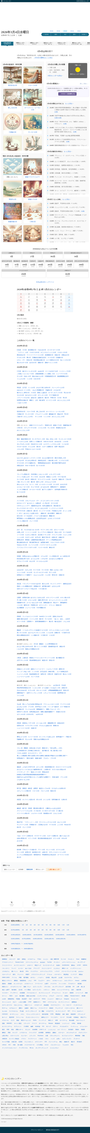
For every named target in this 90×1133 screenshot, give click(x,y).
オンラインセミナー (19, 965)
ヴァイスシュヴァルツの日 (47, 822)
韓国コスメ (5, 986)
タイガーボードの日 (53, 350)
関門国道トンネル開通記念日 (26, 518)
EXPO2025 (5, 1014)
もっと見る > (69, 103)
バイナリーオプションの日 (48, 545)
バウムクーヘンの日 (41, 414)
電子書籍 (25, 977)
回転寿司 (73, 1014)
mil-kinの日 (57, 441)
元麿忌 (19, 597)
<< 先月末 (46, 34)
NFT (69, 1011)
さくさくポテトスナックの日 (50, 500)
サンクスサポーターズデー (25, 508)
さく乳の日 (45, 503)
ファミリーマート (7, 965)
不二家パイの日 (22, 600)
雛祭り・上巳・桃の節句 (37, 400)
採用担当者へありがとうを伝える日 (33, 597)
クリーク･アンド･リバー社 (69, 971)
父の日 (20, 989)
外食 (14, 1044)
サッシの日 (38, 416)
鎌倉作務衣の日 (26, 439)
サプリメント (17, 1026)
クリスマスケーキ (29, 1044)
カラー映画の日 (65, 706)
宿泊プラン (84, 1017)
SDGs (27, 971)
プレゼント (71, 959)
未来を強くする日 (35, 748)
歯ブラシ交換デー (47, 489)
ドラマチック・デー (23, 772)
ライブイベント (32, 1038)
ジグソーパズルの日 (23, 397)
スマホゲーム (31, 959)
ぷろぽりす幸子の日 (28, 767)
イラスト (23, 1038)
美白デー (56, 602)
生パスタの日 (40, 465)
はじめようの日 (22, 706)
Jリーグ (62, 1017)
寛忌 (18, 439)
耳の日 (65, 397)
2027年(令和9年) (15, 930)
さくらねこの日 (41, 723)
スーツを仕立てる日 (51, 371)
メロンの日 (20, 449)
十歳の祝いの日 (52, 460)
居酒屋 (10, 983)
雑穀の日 (59, 513)
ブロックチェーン (55, 1035)
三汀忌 (24, 350)
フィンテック (42, 1020)
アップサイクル (23, 1048)
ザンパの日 (34, 477)
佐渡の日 (54, 537)
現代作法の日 (21, 411)
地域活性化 (23, 980)
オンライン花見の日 (28, 799)
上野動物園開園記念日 (55, 690)
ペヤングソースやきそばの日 (31, 583)
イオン (47, 1038)
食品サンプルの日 (44, 788)
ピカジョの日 (32, 600)
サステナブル (68, 977)
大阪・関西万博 (54, 959)
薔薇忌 (41, 644)
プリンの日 (63, 777)
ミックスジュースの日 (56, 508)
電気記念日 (45, 772)
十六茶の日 (44, 635)
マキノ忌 (19, 748)
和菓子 (27, 974)
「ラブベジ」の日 (22, 352)
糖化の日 (52, 547)
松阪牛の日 (58, 674)
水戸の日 (38, 537)
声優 (20, 977)
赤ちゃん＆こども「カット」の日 (27, 484)
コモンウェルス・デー (32, 500)
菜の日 (19, 857)
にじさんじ (57, 968)
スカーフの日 (31, 411)
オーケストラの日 (63, 854)
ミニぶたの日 (21, 379)
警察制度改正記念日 (44, 463)
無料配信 (48, 1032)
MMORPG (9, 1023)
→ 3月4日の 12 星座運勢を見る (67, 93)
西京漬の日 (57, 505)
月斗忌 (36, 644)
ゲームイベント (56, 992)
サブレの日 (31, 690)
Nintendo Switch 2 (75, 995)
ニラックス (32, 1035)
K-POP (79, 965)
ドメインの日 (33, 619)
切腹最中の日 (21, 602)
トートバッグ (79, 992)
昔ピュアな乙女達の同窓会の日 (32, 704)
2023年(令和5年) (59, 934)
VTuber (39, 959)
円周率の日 (34, 605)
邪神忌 (19, 616)
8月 (50, 925)
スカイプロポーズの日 (57, 542)
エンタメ (20, 968)
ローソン (4, 996)
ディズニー (57, 962)
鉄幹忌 (30, 788)
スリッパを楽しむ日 (23, 477)
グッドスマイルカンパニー (9, 1048)
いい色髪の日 (35, 635)
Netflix (35, 1020)
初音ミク (50, 1020)
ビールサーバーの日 (45, 484)
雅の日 (33, 482)
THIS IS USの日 (48, 441)
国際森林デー (40, 709)
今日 (65, 34)
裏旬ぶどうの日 (22, 737)
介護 (46, 1035)
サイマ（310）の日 (47, 529)
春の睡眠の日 (60, 658)
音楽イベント (28, 1005)
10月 (58, 925)
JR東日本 (4, 1038)
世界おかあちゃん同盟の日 (30, 556)
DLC (9, 1044)
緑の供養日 (51, 513)
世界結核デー (21, 758)
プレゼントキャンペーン (32, 1017)
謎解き (54, 1032)
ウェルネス (66, 1044)
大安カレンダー (61, 43)
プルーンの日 (45, 791)
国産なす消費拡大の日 (32, 649)
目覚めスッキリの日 (23, 669)
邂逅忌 (19, 808)
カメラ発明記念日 (62, 671)
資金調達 (46, 1005)
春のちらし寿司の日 (23, 392)
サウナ (47, 1044)
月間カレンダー (34, 43)
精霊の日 (45, 660)
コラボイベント (28, 983)
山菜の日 (45, 852)
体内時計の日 (36, 852)
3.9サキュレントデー (23, 505)
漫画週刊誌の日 (53, 646)
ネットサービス (18, 983)
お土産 (60, 977)
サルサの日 (20, 395)
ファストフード (43, 1008)
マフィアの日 (32, 838)
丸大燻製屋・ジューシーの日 (26, 607)
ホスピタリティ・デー (35, 753)
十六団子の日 (66, 632)
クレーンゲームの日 (58, 387)
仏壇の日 (64, 799)
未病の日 (64, 688)
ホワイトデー (43, 605)
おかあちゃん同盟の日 (56, 558)
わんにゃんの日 (39, 575)
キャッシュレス (6, 1002)
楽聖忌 (35, 788)
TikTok (43, 999)
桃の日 (47, 397)
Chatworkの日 (42, 350)
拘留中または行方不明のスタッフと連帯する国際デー (34, 777)
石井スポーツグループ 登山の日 (27, 589)
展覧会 (81, 974)
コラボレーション (57, 980)
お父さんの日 (56, 586)
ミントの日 (20, 537)
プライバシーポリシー (37, 1130)
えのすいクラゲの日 (54, 518)
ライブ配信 (27, 989)
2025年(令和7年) (81, 934)
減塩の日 (62, 646)
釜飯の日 (40, 362)
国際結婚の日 (47, 602)
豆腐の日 (61, 575)
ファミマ (34, 1023)
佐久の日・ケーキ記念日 (24, 516)
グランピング (81, 1014)
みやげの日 (63, 484)
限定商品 (66, 974)
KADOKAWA (65, 965)
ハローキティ (58, 974)
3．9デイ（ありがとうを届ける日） (28, 513)
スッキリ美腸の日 (22, 489)
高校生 (77, 1029)
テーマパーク (39, 983)
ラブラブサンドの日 (31, 725)
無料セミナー (45, 1017)
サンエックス (74, 999)
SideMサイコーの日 (45, 616)
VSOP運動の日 (41, 607)
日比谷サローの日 (36, 444)
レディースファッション (69, 962)
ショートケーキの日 (23, 728)
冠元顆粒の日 (32, 350)
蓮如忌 (19, 767)
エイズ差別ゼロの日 (52, 360)
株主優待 (22, 996)
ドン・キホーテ (67, 1005)
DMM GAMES (6, 977)
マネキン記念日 (22, 753)
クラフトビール (52, 1002)
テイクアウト (34, 971)
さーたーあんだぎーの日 (34, 602)
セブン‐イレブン (37, 986)
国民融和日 (63, 602)
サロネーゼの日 (22, 446)
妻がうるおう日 (64, 836)
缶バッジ (4, 1017)
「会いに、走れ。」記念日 (61, 619)
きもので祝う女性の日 (43, 387)
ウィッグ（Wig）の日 (23, 671)
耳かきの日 (67, 392)
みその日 (19, 841)
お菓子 (46, 983)
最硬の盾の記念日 (22, 619)
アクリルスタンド (32, 992)
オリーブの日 (21, 621)
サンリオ (63, 959)
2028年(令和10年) (37, 938)
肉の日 (19, 827)
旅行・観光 (65, 1014)
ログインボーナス (7, 1005)
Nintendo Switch (19, 962)
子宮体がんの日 (57, 511)
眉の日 (41, 619)
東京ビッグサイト (7, 980)
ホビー (15, 1002)
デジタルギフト (64, 1026)
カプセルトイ (13, 1008)
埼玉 (72, 1044)
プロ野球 (26, 1026)
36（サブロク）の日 (38, 439)
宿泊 (12, 1029)
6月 (43, 925)
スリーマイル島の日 (23, 813)
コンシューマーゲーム (63, 989)
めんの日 (32, 561)
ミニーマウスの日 (61, 373)
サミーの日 (20, 852)
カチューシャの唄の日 (24, 791)
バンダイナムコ (77, 1005)
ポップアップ (81, 962)
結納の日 (40, 397)
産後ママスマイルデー (36, 425)
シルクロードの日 (36, 813)
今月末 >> (84, 34)
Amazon (77, 980)
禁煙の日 (56, 725)
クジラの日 (20, 500)
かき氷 (4, 999)
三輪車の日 (48, 390)
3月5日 (72, 31)
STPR (51, 1014)
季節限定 (57, 1014)
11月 (63, 925)
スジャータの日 (33, 737)
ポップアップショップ (42, 1048)
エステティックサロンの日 (51, 444)
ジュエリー (51, 999)
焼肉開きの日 (47, 813)
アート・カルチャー (77, 1011)
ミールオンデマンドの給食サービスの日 (35, 630)
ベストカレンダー (7, 1)
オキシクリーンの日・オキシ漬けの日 (58, 597)
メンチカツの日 (64, 460)
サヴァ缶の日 (62, 477)
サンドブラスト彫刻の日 (45, 532)
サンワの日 (20, 479)
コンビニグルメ (54, 1048)
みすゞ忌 (19, 529)
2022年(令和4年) (48, 934)
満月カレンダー (76, 43)
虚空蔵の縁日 (46, 586)
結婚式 (26, 1008)
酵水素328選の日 (38, 808)
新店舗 (79, 983)
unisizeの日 (20, 570)
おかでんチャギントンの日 (36, 632)
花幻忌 (19, 583)
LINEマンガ (42, 1029)
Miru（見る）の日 (51, 439)
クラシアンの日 (57, 535)
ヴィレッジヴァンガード (33, 1014)
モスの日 (29, 572)
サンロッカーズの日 (65, 439)
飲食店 (51, 1008)
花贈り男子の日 (43, 600)
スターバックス (14, 1035)
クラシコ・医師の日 (55, 605)
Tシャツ (14, 968)
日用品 (66, 996)
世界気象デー (60, 737)
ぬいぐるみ (28, 968)
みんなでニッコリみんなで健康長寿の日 (29, 769)
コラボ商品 (40, 1044)
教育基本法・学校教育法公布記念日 (45, 854)
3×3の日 (33, 392)
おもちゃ (80, 971)
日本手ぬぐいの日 (40, 706)
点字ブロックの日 (22, 660)
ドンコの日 (31, 387)
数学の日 (26, 605)
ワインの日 (20, 695)
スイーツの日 (21, 572)
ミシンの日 (46, 416)
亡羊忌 (19, 371)
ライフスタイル (13, 1011)
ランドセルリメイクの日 (30, 616)
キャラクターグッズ (48, 965)
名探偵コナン (37, 1002)
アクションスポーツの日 (51, 704)
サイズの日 (45, 570)
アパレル (49, 974)
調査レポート (19, 1029)
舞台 (61, 1041)
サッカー (65, 992)
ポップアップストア (58, 986)
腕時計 (4, 1032)
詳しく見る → (84, 83)
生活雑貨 (22, 992)
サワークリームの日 (44, 479)
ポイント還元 (18, 1023)
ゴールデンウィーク (15, 986)
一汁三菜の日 (42, 589)
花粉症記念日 (42, 460)
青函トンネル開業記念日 (24, 586)
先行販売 (70, 1029)
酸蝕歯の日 (52, 414)
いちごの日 (66, 621)
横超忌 (19, 630)
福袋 (86, 992)
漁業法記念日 (67, 583)
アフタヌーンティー (7, 962)
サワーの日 (56, 838)
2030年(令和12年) (61, 938)
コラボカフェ (5, 971)
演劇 (83, 1035)
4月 (35, 925)
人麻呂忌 (25, 658)
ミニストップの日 (64, 371)
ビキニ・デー (21, 360)
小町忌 (19, 658)
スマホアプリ (50, 1011)
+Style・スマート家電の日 (25, 836)
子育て (11, 996)
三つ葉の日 (59, 811)
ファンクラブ (32, 1032)
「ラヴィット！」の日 (31, 822)
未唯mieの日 (65, 355)
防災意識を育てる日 (23, 558)
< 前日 (55, 34)
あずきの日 (32, 362)
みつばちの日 (45, 487)
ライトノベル (20, 1017)
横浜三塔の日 (46, 537)
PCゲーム (4, 1008)
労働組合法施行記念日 (39, 357)
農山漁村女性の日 (22, 542)
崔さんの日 (45, 583)
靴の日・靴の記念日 (55, 621)
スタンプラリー (68, 980)
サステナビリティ (56, 1005)
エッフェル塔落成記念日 (24, 854)
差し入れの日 (40, 411)
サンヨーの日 (29, 414)
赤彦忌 (19, 799)
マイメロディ (54, 1017)
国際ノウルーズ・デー (53, 709)
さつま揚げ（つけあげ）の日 (51, 688)
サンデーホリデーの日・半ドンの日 (45, 572)
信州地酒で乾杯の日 (61, 489)
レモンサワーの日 (54, 474)
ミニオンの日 (36, 688)
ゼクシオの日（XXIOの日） (26, 714)
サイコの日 (48, 619)
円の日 (66, 414)
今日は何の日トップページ (45, 282)
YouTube (49, 962)
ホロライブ (37, 999)
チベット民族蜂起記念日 (54, 540)
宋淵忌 (19, 556)
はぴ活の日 (56, 685)
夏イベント (15, 971)
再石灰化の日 (21, 355)
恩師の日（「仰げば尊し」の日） (52, 748)
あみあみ (42, 962)
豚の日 (29, 357)
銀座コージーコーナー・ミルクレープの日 (44, 669)
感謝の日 (43, 513)
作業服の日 (32, 824)
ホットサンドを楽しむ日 (47, 737)
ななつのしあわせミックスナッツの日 (29, 458)
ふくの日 (60, 824)
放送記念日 (60, 723)
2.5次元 (41, 1038)
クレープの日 (33, 521)
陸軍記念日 (20, 540)
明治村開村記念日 (35, 660)
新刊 (14, 974)
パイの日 (19, 605)
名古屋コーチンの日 (44, 535)
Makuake (50, 1023)
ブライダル (47, 986)
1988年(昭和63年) (28, 948)
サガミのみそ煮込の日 (59, 769)
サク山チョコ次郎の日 (59, 788)
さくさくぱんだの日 (41, 508)
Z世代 (53, 989)
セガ (16, 996)
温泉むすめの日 (57, 616)
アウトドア (36, 968)
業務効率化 (11, 999)
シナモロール (23, 1032)
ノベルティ (41, 977)
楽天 (72, 989)
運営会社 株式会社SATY (52, 1130)
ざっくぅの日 (67, 511)
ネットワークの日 (44, 511)
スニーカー (24, 1035)
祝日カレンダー (48, 43)
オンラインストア (61, 1011)
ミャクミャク (65, 1023)
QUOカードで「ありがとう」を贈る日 (29, 503)
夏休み (73, 965)
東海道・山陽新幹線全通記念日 (35, 540)
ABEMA (85, 965)
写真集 (18, 999)
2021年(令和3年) (37, 934)
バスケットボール (70, 1008)
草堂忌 (19, 387)
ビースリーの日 (51, 400)
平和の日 (53, 397)
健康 (32, 1026)
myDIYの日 (39, 714)
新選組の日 (37, 586)
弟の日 (38, 446)
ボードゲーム (42, 1023)
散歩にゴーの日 (36, 772)
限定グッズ (38, 965)
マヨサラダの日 (34, 352)
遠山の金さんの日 (37, 376)
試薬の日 (29, 511)
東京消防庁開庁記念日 (59, 463)
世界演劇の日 (56, 799)
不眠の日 (68, 737)
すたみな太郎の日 (30, 460)
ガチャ (48, 980)
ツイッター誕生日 (53, 706)
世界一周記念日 (59, 446)
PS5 (43, 1026)
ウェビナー (41, 980)
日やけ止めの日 (22, 690)
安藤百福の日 (67, 425)
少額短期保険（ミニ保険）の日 (45, 373)
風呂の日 (53, 791)
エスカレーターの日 (23, 487)
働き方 (73, 1041)
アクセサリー (72, 983)
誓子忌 (19, 788)
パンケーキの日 (43, 547)
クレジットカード (47, 968)
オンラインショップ (44, 992)
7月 (46, 925)
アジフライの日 (65, 704)
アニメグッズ (59, 1008)
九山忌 (19, 704)
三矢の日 (68, 479)
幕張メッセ (65, 968)
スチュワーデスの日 (30, 428)
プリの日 (31, 706)
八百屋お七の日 (43, 824)
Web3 (44, 1002)
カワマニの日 (60, 849)
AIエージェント (80, 1020)
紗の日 (27, 479)
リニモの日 (65, 444)
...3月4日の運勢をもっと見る (42, 58)
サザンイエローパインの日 (57, 852)
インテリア (74, 974)
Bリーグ (48, 1026)
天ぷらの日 (28, 739)
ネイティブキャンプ (31, 1011)
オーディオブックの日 (55, 392)
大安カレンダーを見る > (55, 75)
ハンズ (52, 1038)
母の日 (22, 971)
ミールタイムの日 (22, 441)
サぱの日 (54, 479)
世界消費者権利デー (41, 621)
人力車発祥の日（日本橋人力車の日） (29, 750)
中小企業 (69, 1017)
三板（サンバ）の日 (23, 482)
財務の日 (57, 632)
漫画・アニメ (27, 986)
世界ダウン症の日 (22, 712)
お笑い (58, 1038)
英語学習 (11, 1017)
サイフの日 (36, 570)
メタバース (59, 996)
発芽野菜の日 (61, 693)
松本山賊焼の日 (47, 505)
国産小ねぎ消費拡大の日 (41, 739)
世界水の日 (20, 725)
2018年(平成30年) (28, 943)
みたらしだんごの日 (63, 400)
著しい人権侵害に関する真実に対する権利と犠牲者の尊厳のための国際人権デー (42, 755)
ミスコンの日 (42, 428)
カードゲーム (63, 1020)
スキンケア (12, 959)
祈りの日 (39, 799)
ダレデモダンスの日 (23, 444)
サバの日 (56, 484)
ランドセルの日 (30, 709)
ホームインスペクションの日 (58, 600)
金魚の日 (33, 397)
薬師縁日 (63, 487)
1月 (23, 925)
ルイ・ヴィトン (62, 1029)
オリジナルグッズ (71, 1032)
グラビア (51, 996)
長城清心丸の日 (61, 428)
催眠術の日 (20, 709)
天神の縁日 (55, 777)
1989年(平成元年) (15, 943)
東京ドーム (33, 1008)
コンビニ (45, 959)
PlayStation (40, 1035)
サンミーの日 (50, 849)
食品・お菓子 (5, 989)
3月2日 (51, 31)
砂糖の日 (61, 537)
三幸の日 (19, 428)
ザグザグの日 (21, 511)
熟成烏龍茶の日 (34, 674)
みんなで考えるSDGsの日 (25, 646)
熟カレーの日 (67, 674)
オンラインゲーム (7, 1026)
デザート (55, 1026)
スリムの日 (31, 446)
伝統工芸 (14, 1041)
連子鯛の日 (45, 750)
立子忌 (24, 387)
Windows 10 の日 (22, 545)
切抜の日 (57, 355)
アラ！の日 (41, 849)
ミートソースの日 (30, 532)
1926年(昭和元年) (15, 948)
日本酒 (47, 977)
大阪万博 (78, 989)
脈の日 (36, 511)
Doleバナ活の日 (30, 465)
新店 (3, 1029)
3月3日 (58, 31)
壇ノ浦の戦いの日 (56, 750)
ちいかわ (4, 1011)
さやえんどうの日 (50, 482)
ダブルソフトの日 (22, 561)
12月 (68, 925)
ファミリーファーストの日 (35, 355)
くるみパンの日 (22, 403)
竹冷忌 (64, 685)
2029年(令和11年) (49, 938)
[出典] (56, 112)
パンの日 (47, 575)
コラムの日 (44, 556)
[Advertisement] (45, 14)
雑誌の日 (60, 414)
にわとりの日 (57, 813)
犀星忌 (24, 788)
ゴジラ (12, 1020)
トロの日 (52, 635)
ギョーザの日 (35, 487)
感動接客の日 (52, 723)
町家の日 (33, 479)
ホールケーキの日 (35, 489)
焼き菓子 (24, 999)
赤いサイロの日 (22, 632)
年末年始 (37, 1026)
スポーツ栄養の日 (52, 836)
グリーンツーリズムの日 (24, 811)
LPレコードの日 (41, 690)
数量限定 (83, 959)
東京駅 (83, 996)
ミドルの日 (49, 632)
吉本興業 (40, 1032)
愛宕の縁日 (30, 758)
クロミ (22, 1014)
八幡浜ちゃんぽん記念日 (53, 808)
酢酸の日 (52, 516)
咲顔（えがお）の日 (56, 570)
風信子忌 (19, 822)
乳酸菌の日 (20, 739)
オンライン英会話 (14, 1038)
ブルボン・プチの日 (49, 758)
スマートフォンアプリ (46, 971)
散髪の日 (61, 479)
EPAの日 (64, 838)
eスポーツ (30, 965)
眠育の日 (62, 669)
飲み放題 (71, 1020)
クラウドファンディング (38, 974)
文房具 (20, 1041)
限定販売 (57, 1023)
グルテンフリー (83, 1032)
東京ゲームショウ (26, 1020)
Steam (77, 959)
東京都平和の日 (34, 542)
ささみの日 (57, 390)
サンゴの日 (51, 428)
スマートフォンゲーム (32, 962)
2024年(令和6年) (70, 934)
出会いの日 (27, 376)
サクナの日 (54, 503)
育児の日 (54, 575)
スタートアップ (6, 974)
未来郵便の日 (49, 355)
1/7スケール (5, 1020)
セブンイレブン (37, 989)
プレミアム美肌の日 (23, 474)
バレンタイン (5, 968)
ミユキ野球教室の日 (51, 644)
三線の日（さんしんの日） (25, 416)
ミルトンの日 (67, 535)
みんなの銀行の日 (47, 458)
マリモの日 (52, 824)
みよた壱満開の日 (38, 390)
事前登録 (77, 1035)
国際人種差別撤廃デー (48, 712)
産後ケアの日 (57, 425)
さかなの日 (20, 460)
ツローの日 (35, 791)
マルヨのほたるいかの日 (31, 529)
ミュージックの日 (22, 674)
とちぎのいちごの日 (23, 779)
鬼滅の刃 (66, 1041)
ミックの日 (35, 671)
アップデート (14, 992)
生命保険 (34, 1029)
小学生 (73, 1023)
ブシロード (77, 1038)
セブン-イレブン (66, 1038)
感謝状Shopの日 (36, 505)
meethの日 (41, 371)
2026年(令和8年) (15, 925)
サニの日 (19, 376)
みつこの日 (39, 767)
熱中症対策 (45, 1014)
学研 (8, 1029)
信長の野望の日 (22, 838)
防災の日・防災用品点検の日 (36, 360)
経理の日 (28, 852)
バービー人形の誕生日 (41, 516)
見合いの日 (58, 532)
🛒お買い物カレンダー (54, 869)
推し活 (83, 986)
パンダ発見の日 (54, 556)
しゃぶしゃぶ (51, 1029)
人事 (78, 986)
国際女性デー (54, 487)
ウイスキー (5, 992)
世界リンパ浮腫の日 (35, 441)
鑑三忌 (24, 808)
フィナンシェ (74, 1026)
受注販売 (79, 1041)
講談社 (4, 983)
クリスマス (53, 983)
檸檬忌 (26, 748)
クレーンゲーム (53, 1041)
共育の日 (50, 674)
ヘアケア (57, 971)
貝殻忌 (19, 723)
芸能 (3, 1023)
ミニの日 (29, 379)
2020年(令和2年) (26, 934)
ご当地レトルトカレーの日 (25, 373)
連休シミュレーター (9, 869)
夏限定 (16, 980)
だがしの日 (28, 570)
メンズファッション (75, 968)
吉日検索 (20, 869)
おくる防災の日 (65, 556)
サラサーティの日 (40, 836)
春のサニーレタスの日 (29, 371)
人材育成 (83, 980)
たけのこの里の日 (30, 535)
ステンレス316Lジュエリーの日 (59, 630)
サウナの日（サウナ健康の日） (27, 463)
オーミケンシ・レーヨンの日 (55, 411)
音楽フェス (59, 999)
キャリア (14, 1032)
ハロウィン (46, 989)
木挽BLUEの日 (60, 712)
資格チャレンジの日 (51, 362)
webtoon (4, 1044)
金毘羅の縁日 (45, 542)
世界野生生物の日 (22, 400)
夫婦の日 (33, 728)
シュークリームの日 (23, 676)
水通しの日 (20, 532)
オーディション (14, 1014)
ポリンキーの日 (43, 395)
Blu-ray (31, 1047)
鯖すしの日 (39, 482)
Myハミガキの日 (65, 360)
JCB (46, 1041)
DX (73, 986)
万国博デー (30, 621)
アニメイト (20, 974)
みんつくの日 (61, 822)
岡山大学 (54, 977)
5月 (39, 925)
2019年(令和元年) (15, 934)
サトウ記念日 (67, 532)
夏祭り (21, 1008)
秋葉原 (83, 1029)
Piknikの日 (67, 824)
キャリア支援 (5, 1041)
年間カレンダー (20, 43)
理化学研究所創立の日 (24, 688)
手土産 (22, 1011)
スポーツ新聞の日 (47, 446)
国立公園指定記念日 (23, 635)
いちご (30, 980)
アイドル (14, 977)
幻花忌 (19, 350)
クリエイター (84, 1026)
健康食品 (74, 1002)
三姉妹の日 (20, 414)
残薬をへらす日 (51, 477)
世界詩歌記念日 (34, 712)
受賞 (9, 1032)
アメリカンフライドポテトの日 (27, 547)
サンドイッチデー (56, 583)
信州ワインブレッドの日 (34, 693)
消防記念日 (20, 465)
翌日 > (74, 34)
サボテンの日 (29, 537)
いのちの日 (44, 558)
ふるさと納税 (22, 1002)
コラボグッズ (38, 1005)
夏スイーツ (80, 1008)
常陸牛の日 (48, 425)
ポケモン (32, 977)
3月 (31, 925)
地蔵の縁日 (38, 758)
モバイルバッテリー (67, 1035)
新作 (18, 959)
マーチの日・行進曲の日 (55, 357)
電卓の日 (66, 690)
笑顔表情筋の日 (50, 767)
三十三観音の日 (54, 395)
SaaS (30, 999)
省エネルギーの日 (22, 362)
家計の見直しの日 (60, 458)
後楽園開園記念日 (63, 376)
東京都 (79, 1023)
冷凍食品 (76, 1017)
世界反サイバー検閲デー (24, 575)
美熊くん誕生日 (42, 392)
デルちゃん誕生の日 (45, 725)
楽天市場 (68, 986)
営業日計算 (29, 869)
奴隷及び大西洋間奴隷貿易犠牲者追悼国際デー (31, 774)
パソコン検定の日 (22, 521)
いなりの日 (20, 649)
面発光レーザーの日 (28, 723)
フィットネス (62, 983)
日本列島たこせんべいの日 (39, 474)
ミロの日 (65, 441)
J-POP (29, 1002)
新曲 (18, 1020)
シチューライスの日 (49, 693)
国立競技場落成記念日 (45, 838)
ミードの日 (20, 535)
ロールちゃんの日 (42, 561)
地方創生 (14, 989)
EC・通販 (41, 1011)
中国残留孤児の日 (50, 376)
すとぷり (27, 1029)
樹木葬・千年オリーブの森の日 (27, 849)
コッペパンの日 (33, 545)
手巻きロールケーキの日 (33, 449)
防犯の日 (52, 660)
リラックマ (27, 1023)
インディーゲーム (42, 996)
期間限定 (4, 959)
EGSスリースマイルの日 (63, 767)
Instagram (66, 999)
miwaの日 (42, 477)
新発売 (71, 992)
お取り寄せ (5, 1035)
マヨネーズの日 (62, 352)
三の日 (59, 397)
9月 (54, 925)
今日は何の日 (7, 43)
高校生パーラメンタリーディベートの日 (42, 658)
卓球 (56, 1020)
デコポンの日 (21, 357)
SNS (35, 980)
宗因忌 (30, 808)
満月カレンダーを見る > (77, 74)
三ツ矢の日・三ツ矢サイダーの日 (44, 811)
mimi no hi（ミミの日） (24, 390)
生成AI (58, 965)
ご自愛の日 (47, 769)
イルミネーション (55, 1044)
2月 (27, 925)
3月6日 (79, 31)
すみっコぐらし (18, 1005)
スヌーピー (61, 1032)
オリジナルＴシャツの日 (48, 352)
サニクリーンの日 (22, 824)
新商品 (24, 959)
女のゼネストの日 (30, 395)
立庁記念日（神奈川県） (48, 671)
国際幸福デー (21, 693)
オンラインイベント (64, 1002)
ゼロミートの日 (59, 529)
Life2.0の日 (37, 379)
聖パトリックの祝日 (40, 646)
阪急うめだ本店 (31, 996)
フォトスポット (28, 1041)
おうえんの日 (35, 558)
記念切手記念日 (41, 518)
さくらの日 (46, 799)
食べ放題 (20, 1044)
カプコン (76, 977)
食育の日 (43, 674)
